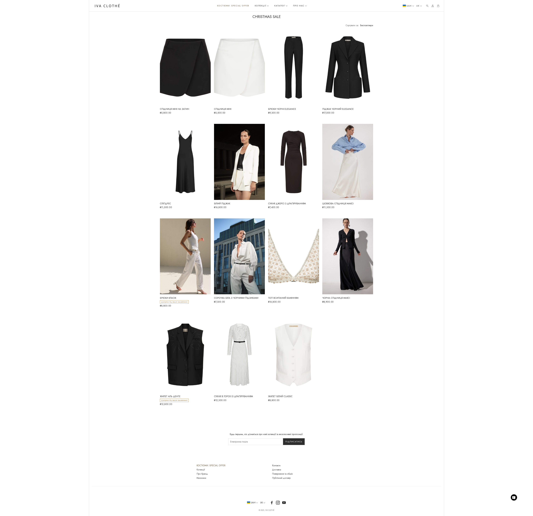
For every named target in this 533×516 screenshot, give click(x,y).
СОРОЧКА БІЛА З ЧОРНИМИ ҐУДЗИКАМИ (236, 298)
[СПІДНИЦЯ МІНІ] (239, 67)
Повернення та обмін (282, 473)
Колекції (201, 469)
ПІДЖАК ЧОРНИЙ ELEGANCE (338, 109)
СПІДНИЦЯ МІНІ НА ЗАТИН (174, 109)
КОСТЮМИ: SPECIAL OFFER (211, 465)
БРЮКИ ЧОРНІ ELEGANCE (282, 109)
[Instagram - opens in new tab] (278, 503)
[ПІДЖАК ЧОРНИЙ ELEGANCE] (347, 67)
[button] (426, 6)
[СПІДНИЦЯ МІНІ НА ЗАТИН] (185, 67)
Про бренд (202, 473)
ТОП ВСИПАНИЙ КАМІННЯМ (283, 298)
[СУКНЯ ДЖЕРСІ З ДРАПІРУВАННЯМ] (293, 162)
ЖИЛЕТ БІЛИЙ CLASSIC (280, 396)
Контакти (276, 465)
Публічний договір (281, 478)
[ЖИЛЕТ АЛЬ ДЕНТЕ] (185, 355)
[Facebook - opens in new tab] (272, 503)
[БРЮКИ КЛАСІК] (185, 256)
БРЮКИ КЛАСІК (168, 298)
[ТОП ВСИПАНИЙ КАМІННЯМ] (293, 256)
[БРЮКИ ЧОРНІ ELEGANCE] (293, 67)
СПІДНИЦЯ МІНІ (222, 109)
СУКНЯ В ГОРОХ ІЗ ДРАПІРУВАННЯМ (233, 396)
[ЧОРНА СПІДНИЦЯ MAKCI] (347, 256)
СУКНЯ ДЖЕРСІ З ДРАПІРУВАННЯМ (287, 203)
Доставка (276, 469)
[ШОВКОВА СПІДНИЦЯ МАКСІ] (347, 162)
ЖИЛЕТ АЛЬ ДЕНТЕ (170, 396)
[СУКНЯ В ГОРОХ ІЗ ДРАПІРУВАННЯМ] (239, 355)
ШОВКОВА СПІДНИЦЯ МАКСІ (337, 203)
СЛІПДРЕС (165, 203)
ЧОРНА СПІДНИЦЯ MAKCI (336, 298)
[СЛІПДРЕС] (185, 162)
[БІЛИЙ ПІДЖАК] (239, 162)
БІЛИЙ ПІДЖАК (222, 203)
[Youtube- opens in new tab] (284, 503)
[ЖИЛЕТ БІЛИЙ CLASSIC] (293, 355)
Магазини (201, 478)
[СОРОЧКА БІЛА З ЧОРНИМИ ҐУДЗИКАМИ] (239, 256)
